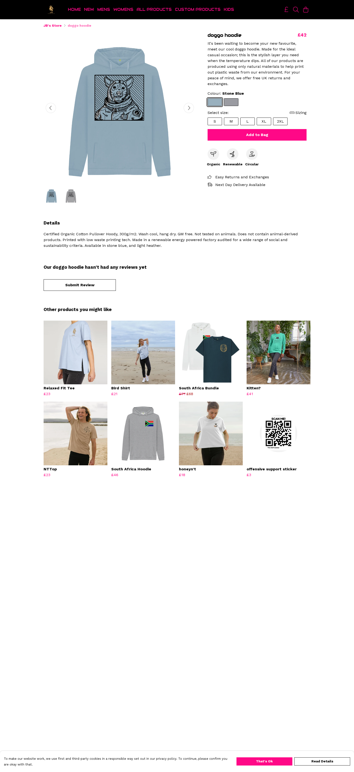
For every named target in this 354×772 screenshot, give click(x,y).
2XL (280, 121)
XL (264, 121)
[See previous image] (51, 108)
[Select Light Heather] (231, 102)
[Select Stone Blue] (215, 102)
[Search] (296, 9)
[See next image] (189, 108)
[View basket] (305, 9)
